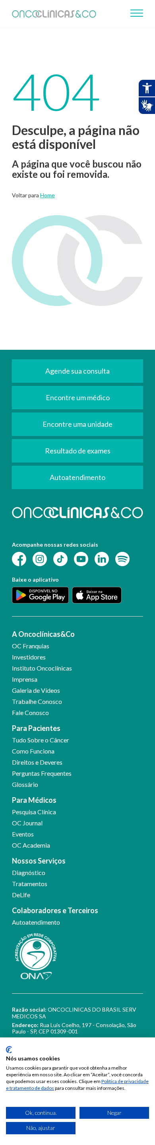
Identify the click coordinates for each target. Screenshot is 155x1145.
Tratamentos (29, 883)
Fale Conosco (30, 712)
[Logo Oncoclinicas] (54, 13)
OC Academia (31, 845)
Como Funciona (33, 751)
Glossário (25, 784)
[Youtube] (81, 558)
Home (47, 195)
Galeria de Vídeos (36, 690)
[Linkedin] (102, 558)
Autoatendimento (36, 922)
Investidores (29, 657)
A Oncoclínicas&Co (43, 634)
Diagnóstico (28, 872)
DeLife (21, 894)
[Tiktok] (60, 558)
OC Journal (27, 823)
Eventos (23, 834)
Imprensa (24, 679)
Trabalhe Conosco (37, 701)
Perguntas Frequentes (42, 773)
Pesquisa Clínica (34, 811)
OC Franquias (30, 646)
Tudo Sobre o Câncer (40, 740)
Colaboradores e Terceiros (55, 910)
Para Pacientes (36, 728)
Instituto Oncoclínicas (42, 668)
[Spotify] (122, 558)
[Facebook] (19, 558)
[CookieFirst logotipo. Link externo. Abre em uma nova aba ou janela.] (9, 1049)
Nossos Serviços (39, 860)
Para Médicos (34, 800)
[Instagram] (40, 558)
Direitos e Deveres (37, 762)
